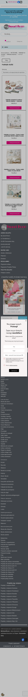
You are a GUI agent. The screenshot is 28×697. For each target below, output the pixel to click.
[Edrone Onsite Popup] (14, 348)
